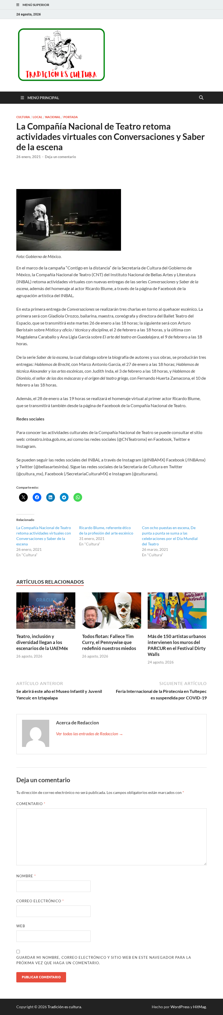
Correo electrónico (40, 901)
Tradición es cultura (64, 1006)
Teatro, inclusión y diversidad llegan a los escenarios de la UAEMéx (42, 642)
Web (20, 926)
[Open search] (201, 98)
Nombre (26, 876)
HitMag (199, 1006)
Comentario (30, 804)
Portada (70, 117)
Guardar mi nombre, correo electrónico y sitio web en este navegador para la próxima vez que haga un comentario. (103, 960)
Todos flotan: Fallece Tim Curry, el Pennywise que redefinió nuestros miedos (109, 642)
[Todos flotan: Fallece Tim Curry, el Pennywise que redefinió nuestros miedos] (111, 612)
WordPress (180, 1006)
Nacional (53, 117)
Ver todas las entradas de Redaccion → (89, 733)
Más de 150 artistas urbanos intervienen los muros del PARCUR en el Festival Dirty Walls (177, 645)
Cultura (23, 117)
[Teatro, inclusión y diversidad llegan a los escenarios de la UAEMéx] (45, 612)
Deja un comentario (60, 157)
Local (37, 117)
